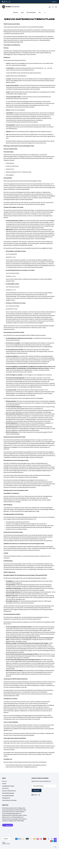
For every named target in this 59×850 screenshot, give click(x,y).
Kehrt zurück (5, 788)
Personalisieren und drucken (9, 800)
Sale (45, 12)
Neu (40, 12)
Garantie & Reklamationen (9, 790)
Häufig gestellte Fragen (8, 786)
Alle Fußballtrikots (31, 12)
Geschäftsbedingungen (8, 793)
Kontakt (4, 783)
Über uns (4, 781)
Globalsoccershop (6, 843)
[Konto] (49, 7)
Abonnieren (37, 790)
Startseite (15, 12)
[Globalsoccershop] (10, 7)
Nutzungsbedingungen (8, 795)
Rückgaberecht (6, 798)
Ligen (22, 12)
